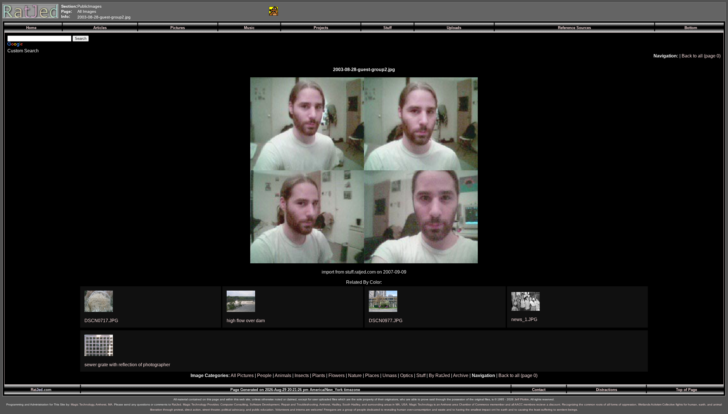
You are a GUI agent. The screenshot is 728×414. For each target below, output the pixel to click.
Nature (355, 375)
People (264, 375)
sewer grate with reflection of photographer (127, 364)
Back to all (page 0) (701, 55)
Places (372, 375)
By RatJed (439, 375)
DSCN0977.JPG (385, 320)
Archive (460, 375)
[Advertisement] (197, 11)
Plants (318, 375)
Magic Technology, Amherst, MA (91, 404)
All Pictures (242, 375)
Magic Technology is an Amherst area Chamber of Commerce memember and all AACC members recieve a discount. (485, 404)
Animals (283, 375)
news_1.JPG (524, 319)
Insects (302, 375)
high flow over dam (246, 320)
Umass (389, 375)
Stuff (420, 375)
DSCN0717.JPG (101, 320)
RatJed (176, 404)
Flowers (336, 375)
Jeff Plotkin (521, 399)
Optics (406, 375)
